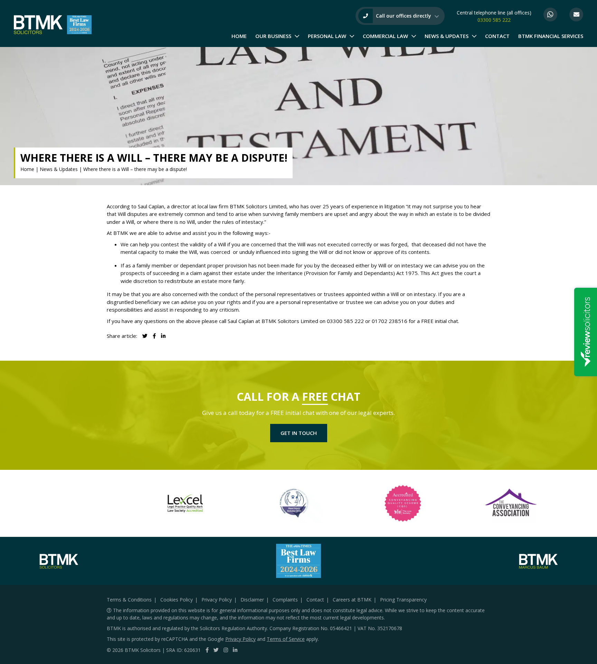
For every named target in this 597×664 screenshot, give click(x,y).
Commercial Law (385, 35)
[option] (136, 503)
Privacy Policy (216, 599)
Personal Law (327, 35)
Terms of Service (286, 639)
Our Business (273, 35)
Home (239, 35)
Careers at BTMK (352, 599)
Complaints (285, 599)
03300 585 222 (494, 20)
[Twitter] (216, 649)
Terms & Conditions (129, 599)
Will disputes (133, 213)
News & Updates (446, 35)
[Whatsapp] (550, 14)
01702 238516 (389, 320)
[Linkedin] (163, 335)
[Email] (576, 14)
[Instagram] (226, 649)
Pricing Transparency (403, 599)
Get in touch (299, 432)
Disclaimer (252, 599)
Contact (497, 35)
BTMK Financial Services (550, 35)
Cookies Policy (176, 599)
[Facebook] (207, 649)
